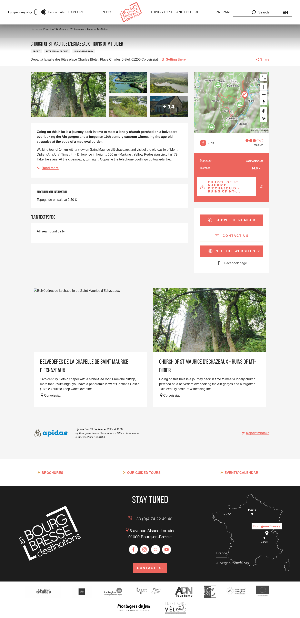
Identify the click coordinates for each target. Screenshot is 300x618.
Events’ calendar (241, 472)
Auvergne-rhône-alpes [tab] (232, 563)
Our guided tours (144, 472)
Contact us (150, 568)
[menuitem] (76, 12)
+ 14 (168, 106)
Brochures (52, 472)
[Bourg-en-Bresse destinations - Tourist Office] (50, 559)
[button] (263, 10)
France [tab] (221, 553)
